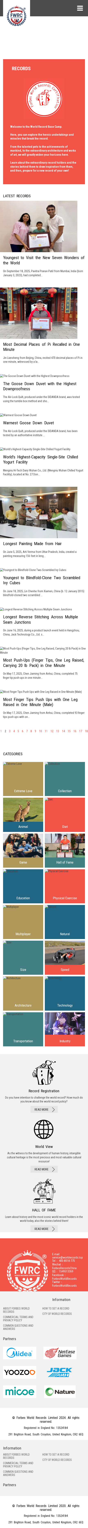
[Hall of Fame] (65, 851)
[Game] (23, 851)
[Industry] (65, 1029)
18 (86, 731)
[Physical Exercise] (65, 886)
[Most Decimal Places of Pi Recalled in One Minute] (44, 325)
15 (69, 731)
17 (80, 731)
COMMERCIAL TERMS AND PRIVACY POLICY (18, 1318)
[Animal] (23, 815)
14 (63, 731)
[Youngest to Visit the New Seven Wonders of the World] (44, 239)
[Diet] (65, 815)
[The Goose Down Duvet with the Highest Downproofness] (44, 388)
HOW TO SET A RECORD (55, 1308)
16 (74, 731)
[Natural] (65, 922)
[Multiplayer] (23, 922)
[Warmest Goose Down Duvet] (44, 425)
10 (40, 731)
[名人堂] (44, 1205)
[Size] (23, 958)
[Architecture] (23, 993)
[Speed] (65, 958)
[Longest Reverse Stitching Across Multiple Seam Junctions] (44, 622)
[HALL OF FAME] (44, 1146)
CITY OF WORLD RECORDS (57, 1313)
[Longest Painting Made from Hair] (44, 522)
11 (46, 731)
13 (57, 731)
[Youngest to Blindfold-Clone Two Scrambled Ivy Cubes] (44, 582)
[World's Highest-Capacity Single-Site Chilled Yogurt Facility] (44, 461)
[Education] (23, 886)
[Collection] (65, 779)
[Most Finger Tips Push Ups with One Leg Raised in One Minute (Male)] (44, 704)
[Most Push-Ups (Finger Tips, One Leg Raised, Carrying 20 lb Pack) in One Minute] (44, 663)
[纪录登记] (44, 1086)
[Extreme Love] (23, 779)
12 (52, 731)
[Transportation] (23, 1029)
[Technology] (65, 993)
